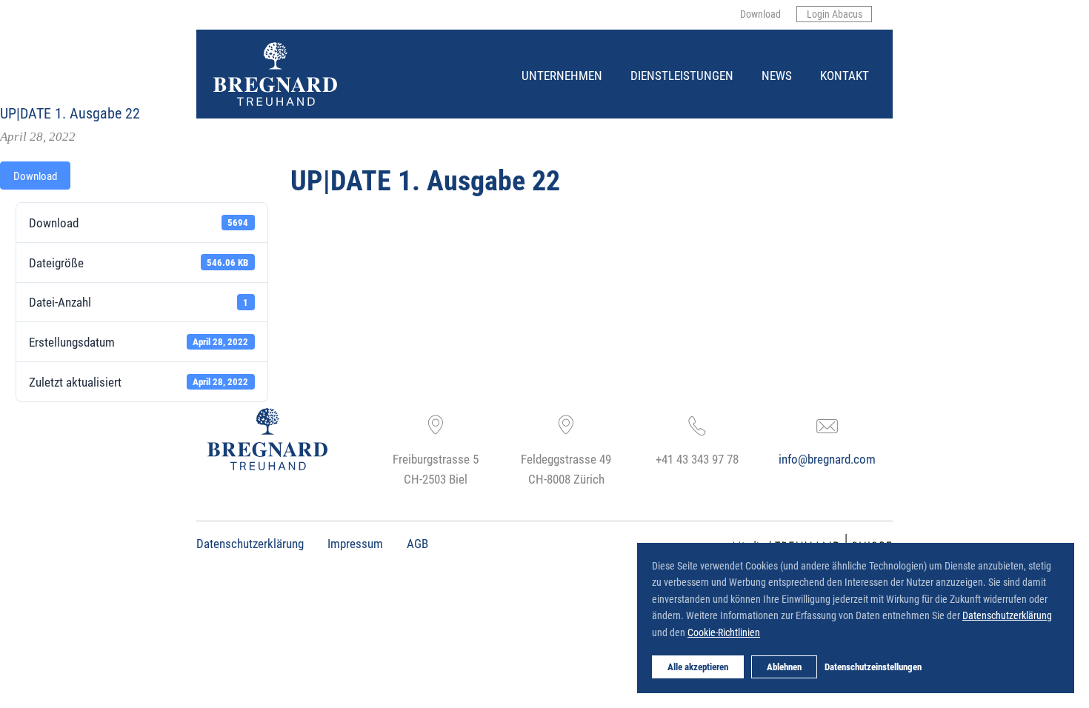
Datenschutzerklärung (250, 543)
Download (35, 175)
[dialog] (855, 618)
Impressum (355, 543)
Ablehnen (784, 666)
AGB (417, 543)
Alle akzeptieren (697, 666)
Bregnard (214, 42)
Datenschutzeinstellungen (873, 666)
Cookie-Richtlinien (723, 632)
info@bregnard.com (827, 458)
